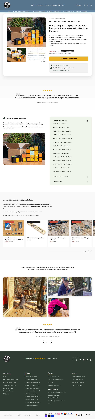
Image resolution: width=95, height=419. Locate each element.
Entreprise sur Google (78, 385)
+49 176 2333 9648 (77, 379)
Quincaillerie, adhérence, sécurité (57, 392)
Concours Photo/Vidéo (54, 385)
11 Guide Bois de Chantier (31, 405)
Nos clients (51, 382)
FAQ (59, 5)
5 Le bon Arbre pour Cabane (32, 388)
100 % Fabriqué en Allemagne (55, 379)
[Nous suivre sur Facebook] (73, 360)
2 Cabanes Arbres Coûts (31, 379)
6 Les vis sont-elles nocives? (32, 391)
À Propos (47, 5)
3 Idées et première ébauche (32, 382)
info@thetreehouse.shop (79, 377)
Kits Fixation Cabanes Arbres (10, 379)
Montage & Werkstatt (60, 18)
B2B (63, 5)
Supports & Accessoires (9, 385)
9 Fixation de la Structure (31, 399)
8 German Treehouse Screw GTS (33, 397)
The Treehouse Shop (53, 377)
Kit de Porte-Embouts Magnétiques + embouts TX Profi (14, 239)
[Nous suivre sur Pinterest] (80, 360)
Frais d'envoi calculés (61, 53)
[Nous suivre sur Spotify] (91, 360)
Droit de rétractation (53, 398)
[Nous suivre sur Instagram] (76, 360)
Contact (55, 5)
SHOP (32, 5)
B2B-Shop (6, 394)
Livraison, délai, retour (54, 395)
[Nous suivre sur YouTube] (84, 360)
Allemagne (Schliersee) (78, 382)
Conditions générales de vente (56, 401)
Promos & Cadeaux (8, 391)
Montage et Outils (8, 388)
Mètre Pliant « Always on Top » (35, 238)
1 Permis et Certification (31, 377)
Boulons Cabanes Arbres (9, 382)
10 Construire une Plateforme (32, 402)
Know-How (38, 5)
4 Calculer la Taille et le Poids (32, 385)
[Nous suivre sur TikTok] (87, 360)
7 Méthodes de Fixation (31, 394)
